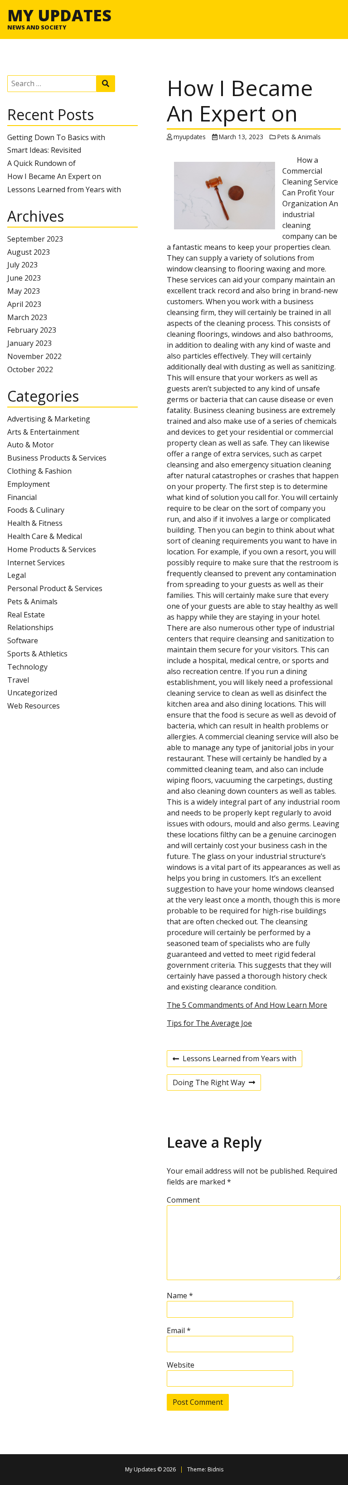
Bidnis (215, 1469)
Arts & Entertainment (43, 432)
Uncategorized (32, 693)
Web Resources (33, 706)
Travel (18, 680)
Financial (22, 497)
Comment (183, 1200)
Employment (28, 484)
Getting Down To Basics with (56, 137)
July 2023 (22, 265)
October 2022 (30, 369)
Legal (16, 575)
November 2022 (34, 356)
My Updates (59, 15)
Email (179, 1330)
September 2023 (35, 239)
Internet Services (36, 563)
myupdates (190, 136)
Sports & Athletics (37, 654)
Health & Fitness (35, 523)
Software (22, 640)
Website (180, 1365)
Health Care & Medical (44, 536)
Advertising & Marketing (48, 419)
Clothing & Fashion (39, 471)
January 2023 (29, 343)
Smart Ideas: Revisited (44, 150)
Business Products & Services (56, 458)
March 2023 (27, 317)
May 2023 (23, 291)
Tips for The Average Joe (209, 1023)
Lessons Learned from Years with (64, 189)
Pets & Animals (32, 602)
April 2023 (24, 304)
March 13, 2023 (241, 136)
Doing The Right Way (209, 1083)
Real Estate (26, 615)
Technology (27, 667)
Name (180, 1296)
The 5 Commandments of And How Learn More (247, 1005)
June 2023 (24, 278)
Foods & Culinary (35, 510)
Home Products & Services (51, 549)
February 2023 (31, 330)
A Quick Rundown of (41, 163)
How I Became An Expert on (54, 176)
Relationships (30, 627)
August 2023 (28, 252)
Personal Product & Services (54, 588)
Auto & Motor (30, 445)
